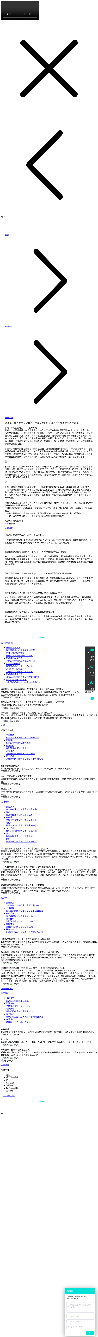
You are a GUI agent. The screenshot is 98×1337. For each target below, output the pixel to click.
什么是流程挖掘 (20, 648)
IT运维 (21, 818)
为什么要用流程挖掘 (19, 654)
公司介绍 (17, 999)
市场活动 (9, 418)
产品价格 (24, 757)
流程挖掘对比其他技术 (23, 681)
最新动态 (23, 904)
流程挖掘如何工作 (20, 659)
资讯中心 (9, 326)
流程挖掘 (18, 741)
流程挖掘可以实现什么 (19, 670)
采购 (21, 840)
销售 (19, 834)
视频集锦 (24, 930)
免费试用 (5, 1065)
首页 (7, 235)
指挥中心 (17, 746)
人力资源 (21, 829)
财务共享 (21, 808)
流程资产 (20, 752)
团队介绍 (18, 1004)
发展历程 (19, 1010)
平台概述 (22, 736)
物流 (19, 813)
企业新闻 (24, 909)
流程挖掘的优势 (19, 665)
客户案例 (24, 1015)
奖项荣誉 (19, 925)
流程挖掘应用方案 (22, 675)
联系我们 (18, 1020)
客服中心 (22, 824)
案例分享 (19, 914)
